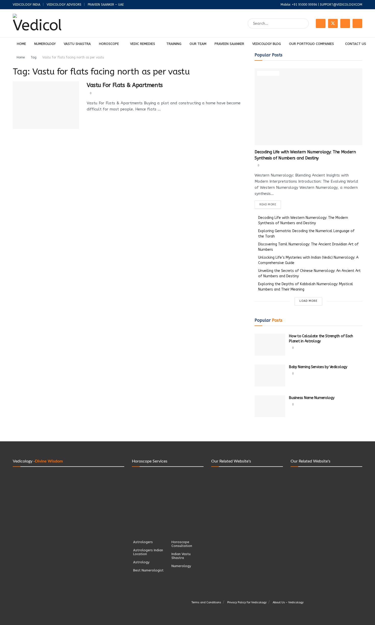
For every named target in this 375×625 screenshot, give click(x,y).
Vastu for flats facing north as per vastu (73, 57)
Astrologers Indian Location (148, 552)
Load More (308, 301)
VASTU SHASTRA (77, 44)
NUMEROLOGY (45, 44)
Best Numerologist (148, 570)
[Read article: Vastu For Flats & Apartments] (46, 105)
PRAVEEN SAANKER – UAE (106, 4)
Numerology (268, 73)
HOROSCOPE (109, 44)
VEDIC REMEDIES (142, 44)
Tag (33, 57)
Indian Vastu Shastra (181, 556)
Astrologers (143, 542)
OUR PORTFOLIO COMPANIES (311, 44)
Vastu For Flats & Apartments (125, 85)
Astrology (141, 562)
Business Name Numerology (311, 398)
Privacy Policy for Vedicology (247, 602)
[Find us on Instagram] (345, 23)
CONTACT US (355, 44)
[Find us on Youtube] (357, 23)
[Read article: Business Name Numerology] (270, 406)
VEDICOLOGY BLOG (266, 44)
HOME (21, 44)
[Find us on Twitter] (333, 23)
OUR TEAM (198, 44)
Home (21, 57)
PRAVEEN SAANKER (229, 44)
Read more (270, 204)
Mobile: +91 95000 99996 (299, 4)
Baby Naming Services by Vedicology (318, 367)
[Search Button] (304, 23)
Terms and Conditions (206, 602)
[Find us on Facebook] (321, 23)
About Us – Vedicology (288, 602)
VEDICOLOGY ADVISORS (64, 4)
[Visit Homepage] (37, 23)
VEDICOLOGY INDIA (26, 4)
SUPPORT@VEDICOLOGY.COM (341, 4)
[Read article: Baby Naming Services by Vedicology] (270, 375)
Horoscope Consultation (181, 544)
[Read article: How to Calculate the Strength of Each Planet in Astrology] (270, 345)
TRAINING (173, 44)
